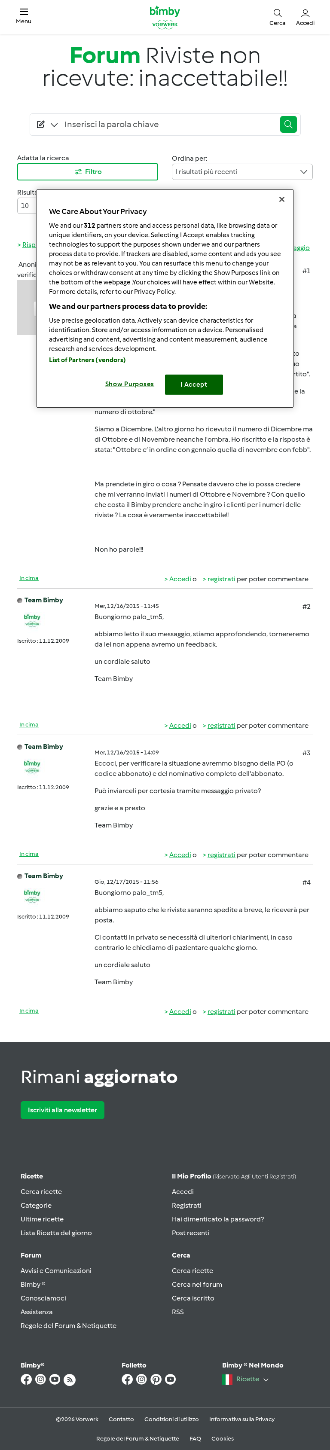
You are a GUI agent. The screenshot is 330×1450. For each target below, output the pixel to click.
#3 (306, 753)
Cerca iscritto (193, 1298)
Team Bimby (43, 600)
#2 (306, 606)
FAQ (195, 1438)
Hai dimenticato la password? (218, 1219)
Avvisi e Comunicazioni (56, 1271)
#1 (306, 271)
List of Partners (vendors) (87, 360)
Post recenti (190, 1233)
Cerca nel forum (197, 1284)
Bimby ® (33, 1284)
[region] (165, 298)
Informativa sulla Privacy (242, 1419)
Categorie (36, 1205)
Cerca (181, 1255)
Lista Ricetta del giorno (56, 1233)
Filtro (93, 172)
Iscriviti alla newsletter (62, 1110)
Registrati (187, 1205)
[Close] (281, 199)
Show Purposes (130, 384)
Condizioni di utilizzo (171, 1419)
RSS (178, 1312)
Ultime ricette (42, 1219)
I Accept (194, 384)
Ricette (32, 1176)
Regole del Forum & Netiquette (68, 1326)
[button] (23, 17)
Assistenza (37, 1312)
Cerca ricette (41, 1191)
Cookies (222, 1438)
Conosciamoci (43, 1298)
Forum (31, 1255)
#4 (306, 882)
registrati (221, 579)
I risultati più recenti (206, 172)
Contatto (121, 1419)
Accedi (180, 579)
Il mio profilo (234, 1176)
